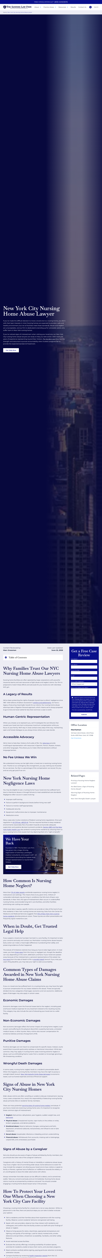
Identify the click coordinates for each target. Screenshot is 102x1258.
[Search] (90, 7)
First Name (74, 659)
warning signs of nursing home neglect (36, 1105)
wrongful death (38, 959)
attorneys (46, 743)
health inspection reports (38, 1256)
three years (19, 952)
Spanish (96, 7)
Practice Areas (49, 7)
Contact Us (82, 7)
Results (73, 7)
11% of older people (18, 892)
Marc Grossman (9, 650)
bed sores (9, 1117)
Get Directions (76, 738)
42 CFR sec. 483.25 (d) (20, 822)
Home (5, 12)
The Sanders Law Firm (51, 339)
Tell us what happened (77, 681)
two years (7, 959)
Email (73, 676)
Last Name (74, 664)
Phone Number (75, 670)
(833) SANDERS (61, 2)
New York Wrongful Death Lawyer (83, 799)
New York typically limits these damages (35, 1074)
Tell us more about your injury (80, 687)
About (36, 7)
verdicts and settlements (42, 703)
